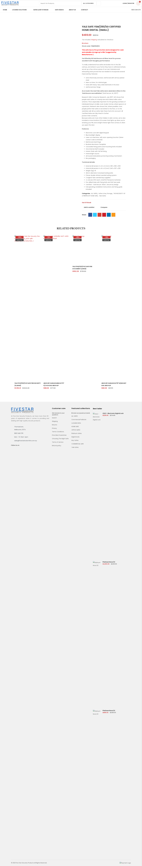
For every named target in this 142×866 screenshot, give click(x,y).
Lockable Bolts (76, 423)
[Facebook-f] (11, 449)
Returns (54, 425)
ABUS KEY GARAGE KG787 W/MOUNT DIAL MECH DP (113, 384)
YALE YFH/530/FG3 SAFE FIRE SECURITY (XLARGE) (27, 384)
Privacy (54, 428)
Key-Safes (74, 440)
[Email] (113, 215)
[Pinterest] (104, 215)
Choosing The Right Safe (60, 439)
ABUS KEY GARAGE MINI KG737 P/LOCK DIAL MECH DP (53, 384)
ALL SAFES (94, 193)
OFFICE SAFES (75, 430)
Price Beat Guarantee (59, 435)
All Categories (88, 3)
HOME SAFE (75, 426)
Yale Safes (102, 196)
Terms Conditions (58, 432)
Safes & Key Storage (105, 193)
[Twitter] (95, 215)
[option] (18, 31)
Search (99, 3)
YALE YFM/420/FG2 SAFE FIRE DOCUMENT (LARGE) (82, 268)
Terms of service (57, 442)
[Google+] (99, 215)
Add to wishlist (89, 207)
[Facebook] (90, 215)
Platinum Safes (76, 433)
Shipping (94, 40)
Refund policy (56, 446)
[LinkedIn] (109, 215)
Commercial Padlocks (78, 420)
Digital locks (75, 437)
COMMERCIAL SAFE (77, 444)
